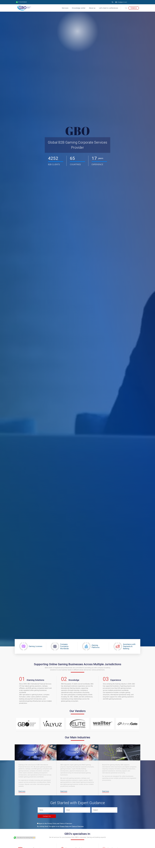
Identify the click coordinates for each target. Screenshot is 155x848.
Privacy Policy (64, 826)
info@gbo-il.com (122, 2)
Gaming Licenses (35, 646)
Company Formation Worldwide (64, 646)
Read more (21, 791)
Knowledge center (78, 8)
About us (92, 8)
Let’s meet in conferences (108, 8)
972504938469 (22, 2)
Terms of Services (78, 826)
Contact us (134, 8)
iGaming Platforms (95, 646)
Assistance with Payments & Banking (129, 646)
